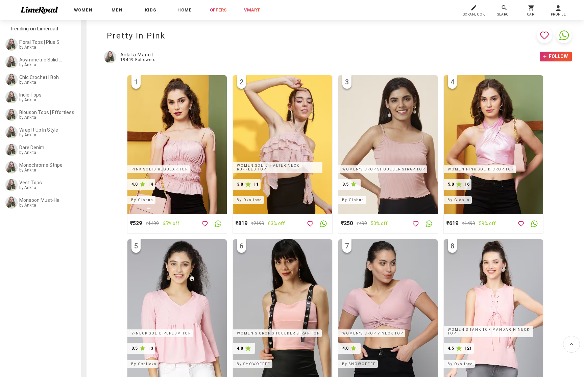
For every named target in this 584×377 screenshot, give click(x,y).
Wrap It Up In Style (38, 130)
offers (218, 9)
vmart (252, 9)
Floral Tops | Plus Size (41, 42)
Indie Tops (30, 95)
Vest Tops (30, 182)
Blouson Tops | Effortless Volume (48, 112)
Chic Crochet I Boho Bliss (41, 77)
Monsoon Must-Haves (41, 200)
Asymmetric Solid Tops (41, 59)
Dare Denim (31, 147)
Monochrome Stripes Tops (42, 165)
